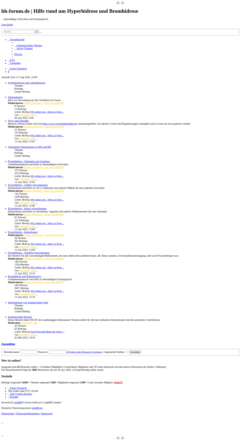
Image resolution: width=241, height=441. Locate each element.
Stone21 (118, 382)
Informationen (15, 97)
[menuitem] (28, 45)
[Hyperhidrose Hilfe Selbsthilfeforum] (118, 3)
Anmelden (8, 344)
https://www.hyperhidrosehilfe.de (59, 123)
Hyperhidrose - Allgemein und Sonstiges (29, 161)
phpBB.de (37, 408)
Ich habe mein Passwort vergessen (84, 352)
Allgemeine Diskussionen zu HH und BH (29, 147)
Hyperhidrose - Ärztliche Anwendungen (29, 252)
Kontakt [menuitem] (14, 396)
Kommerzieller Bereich (20, 317)
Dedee (27, 103)
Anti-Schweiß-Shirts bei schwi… (47, 331)
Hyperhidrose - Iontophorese (23, 232)
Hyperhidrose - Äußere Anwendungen (28, 185)
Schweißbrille (57, 103)
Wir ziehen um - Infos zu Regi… (47, 112)
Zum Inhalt (7, 24)
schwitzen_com (40, 103)
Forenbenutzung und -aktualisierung (26, 82)
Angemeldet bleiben (114, 352)
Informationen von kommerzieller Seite (28, 302)
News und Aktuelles (18, 120)
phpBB (18, 402)
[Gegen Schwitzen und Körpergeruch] (122, 3)
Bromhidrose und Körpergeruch (24, 276)
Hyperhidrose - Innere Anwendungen (27, 208)
